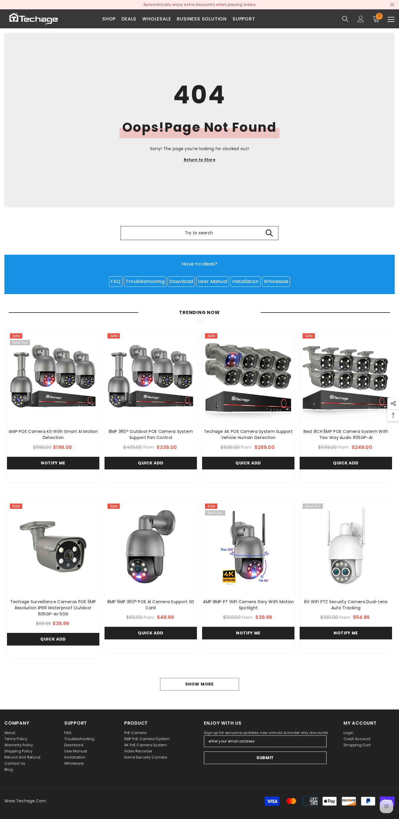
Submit (265, 758)
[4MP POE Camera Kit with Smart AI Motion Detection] (53, 376)
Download (181, 281)
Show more (199, 684)
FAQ (116, 281)
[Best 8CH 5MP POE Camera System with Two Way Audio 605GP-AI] (346, 376)
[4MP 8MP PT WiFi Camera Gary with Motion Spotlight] (248, 547)
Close (392, 4)
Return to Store (199, 159)
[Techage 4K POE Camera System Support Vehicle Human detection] (248, 376)
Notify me (53, 463)
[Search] (345, 19)
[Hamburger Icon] (391, 19)
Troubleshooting (145, 281)
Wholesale (276, 281)
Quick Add (151, 463)
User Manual (212, 281)
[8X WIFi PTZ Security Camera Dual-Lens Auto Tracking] (346, 547)
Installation (245, 281)
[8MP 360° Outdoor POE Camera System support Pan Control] (151, 376)
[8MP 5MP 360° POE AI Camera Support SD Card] (151, 547)
